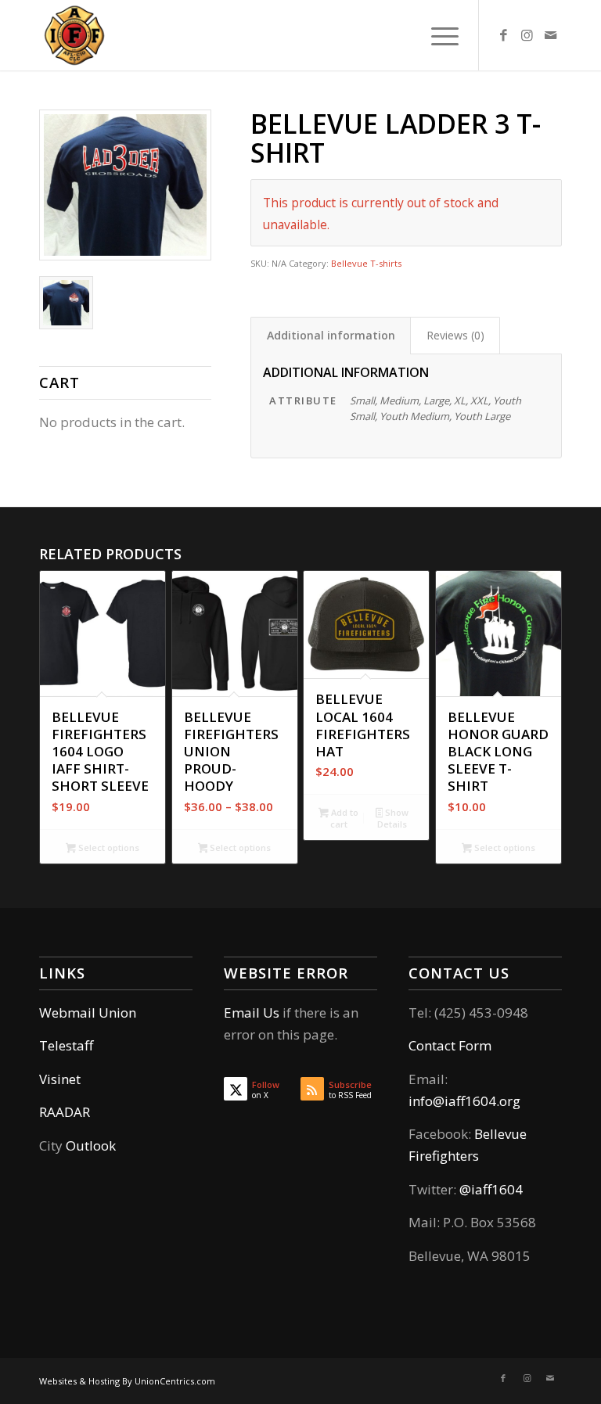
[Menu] (437, 35)
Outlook (91, 1145)
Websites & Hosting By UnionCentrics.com (127, 1381)
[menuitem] (437, 35)
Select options (107, 847)
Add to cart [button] (343, 818)
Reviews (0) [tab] (455, 335)
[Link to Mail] (550, 35)
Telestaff (66, 1045)
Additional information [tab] (331, 335)
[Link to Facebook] (503, 35)
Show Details (392, 818)
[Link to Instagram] (526, 35)
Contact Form (449, 1045)
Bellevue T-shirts (366, 263)
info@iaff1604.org (464, 1101)
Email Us (251, 1013)
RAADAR (64, 1112)
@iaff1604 (491, 1189)
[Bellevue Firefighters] (74, 35)
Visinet (60, 1079)
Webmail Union (87, 1013)
